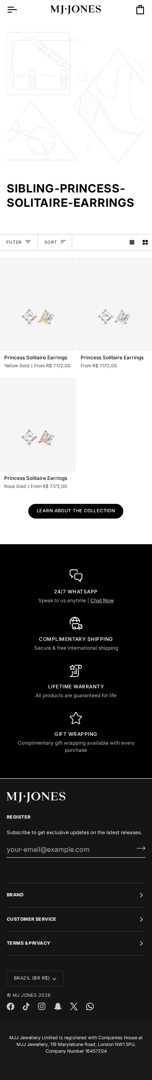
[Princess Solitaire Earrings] (38, 304)
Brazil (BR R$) (32, 978)
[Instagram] (42, 1006)
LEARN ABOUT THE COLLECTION (76, 511)
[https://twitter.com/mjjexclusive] (74, 1006)
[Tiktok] (26, 1006)
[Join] (138, 848)
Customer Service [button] (32, 919)
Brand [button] (15, 895)
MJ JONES (25, 995)
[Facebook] (10, 1006)
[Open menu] (19, 9)
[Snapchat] (58, 1006)
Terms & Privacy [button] (28, 943)
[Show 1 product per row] (132, 242)
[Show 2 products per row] (145, 242)
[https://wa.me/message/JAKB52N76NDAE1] (90, 1006)
